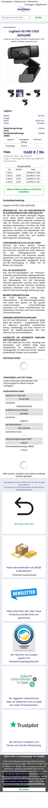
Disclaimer (33, 1)
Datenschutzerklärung (36, 784)
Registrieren (41, 4)
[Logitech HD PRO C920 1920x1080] (24, 64)
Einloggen (29, 4)
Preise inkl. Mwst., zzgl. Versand (18, 156)
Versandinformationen (24, 490)
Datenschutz (20, 1)
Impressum (7, 1)
